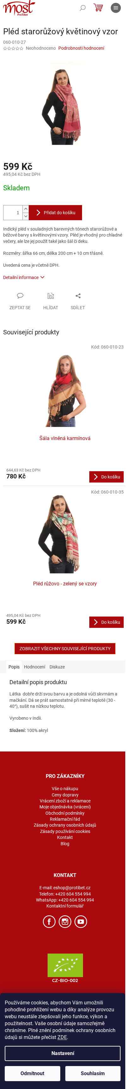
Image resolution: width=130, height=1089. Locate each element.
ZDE (62, 1037)
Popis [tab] (14, 666)
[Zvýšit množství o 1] (25, 209)
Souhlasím (93, 1073)
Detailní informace (20, 277)
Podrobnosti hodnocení (81, 48)
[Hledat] (82, 8)
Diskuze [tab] (57, 666)
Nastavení (62, 1053)
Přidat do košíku (59, 212)
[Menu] (115, 8)
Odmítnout (32, 1073)
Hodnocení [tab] (34, 666)
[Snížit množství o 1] (25, 216)
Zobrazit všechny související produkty (65, 648)
